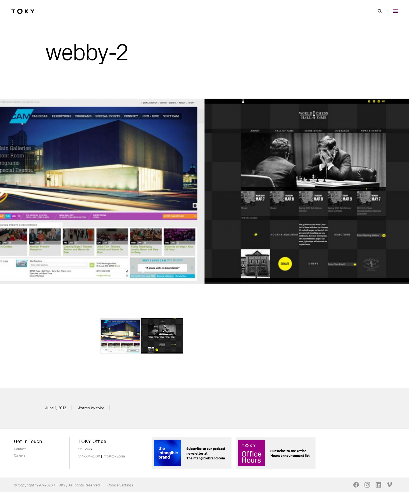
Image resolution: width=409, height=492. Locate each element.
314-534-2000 (89, 455)
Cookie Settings (120, 484)
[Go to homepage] (23, 11)
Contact (20, 448)
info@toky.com (114, 455)
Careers (20, 454)
